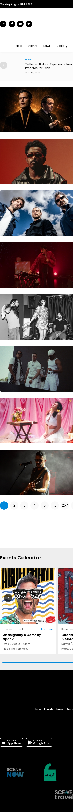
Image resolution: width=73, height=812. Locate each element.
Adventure (47, 629)
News (47, 45)
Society (62, 45)
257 (65, 505)
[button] (3, 65)
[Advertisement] (60, 528)
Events (32, 45)
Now (19, 45)
